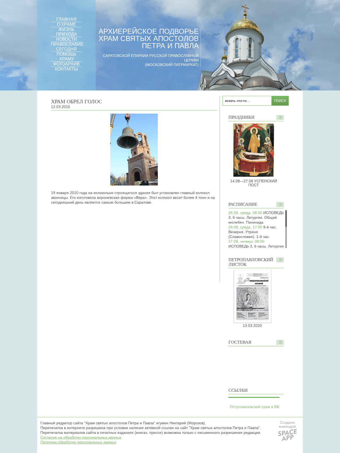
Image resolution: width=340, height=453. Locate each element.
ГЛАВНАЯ (66, 19)
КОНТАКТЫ (66, 69)
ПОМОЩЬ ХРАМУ (66, 56)
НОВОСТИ (66, 39)
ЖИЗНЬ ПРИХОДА (66, 31)
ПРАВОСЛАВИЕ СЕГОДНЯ (67, 46)
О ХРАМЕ (66, 24)
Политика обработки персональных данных (78, 442)
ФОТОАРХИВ (66, 64)
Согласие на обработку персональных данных (80, 437)
